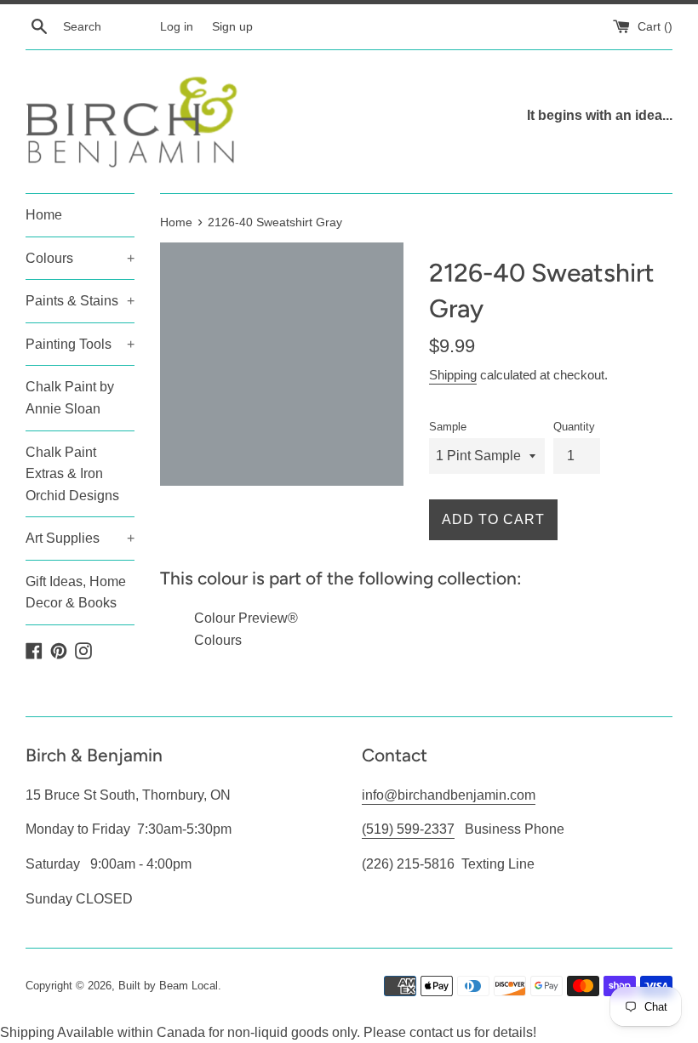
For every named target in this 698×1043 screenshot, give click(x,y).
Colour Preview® (246, 618)
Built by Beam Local (168, 985)
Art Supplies (80, 538)
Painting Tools (80, 344)
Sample (447, 426)
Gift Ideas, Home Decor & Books (76, 592)
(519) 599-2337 (408, 829)
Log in (176, 26)
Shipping (453, 375)
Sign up (232, 26)
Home (44, 215)
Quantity (574, 426)
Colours (80, 258)
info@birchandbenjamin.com (448, 795)
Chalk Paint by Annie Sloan (70, 397)
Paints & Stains (80, 301)
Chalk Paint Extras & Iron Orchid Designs (72, 474)
